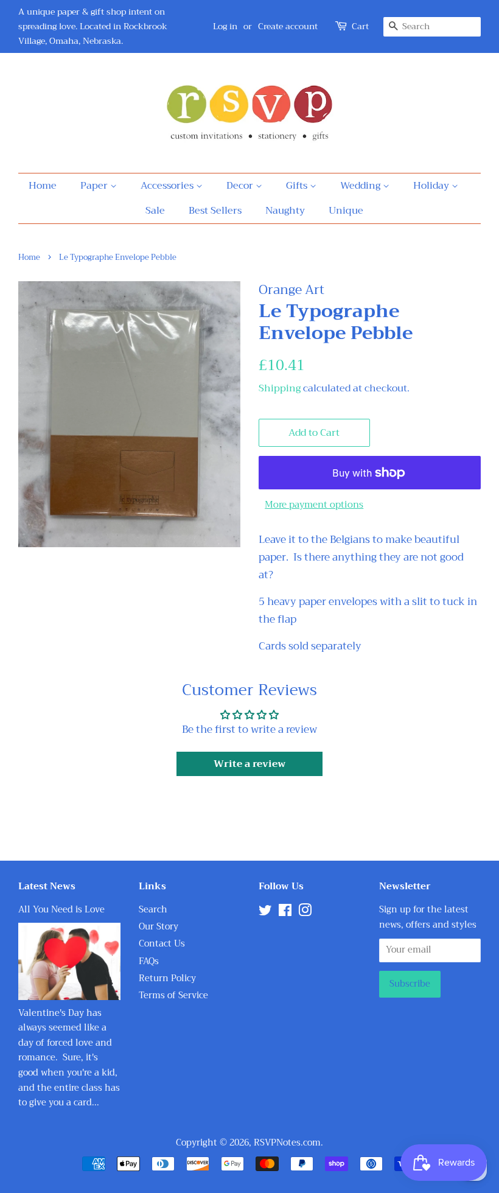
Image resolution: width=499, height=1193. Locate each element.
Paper (95, 185)
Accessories (168, 185)
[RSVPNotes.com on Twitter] (265, 912)
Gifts (298, 185)
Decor (241, 185)
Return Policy (167, 978)
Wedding (361, 185)
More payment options (314, 505)
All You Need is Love (61, 909)
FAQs (149, 961)
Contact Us (162, 943)
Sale (155, 210)
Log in (225, 26)
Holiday (432, 185)
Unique (346, 210)
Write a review (249, 763)
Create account (288, 26)
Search (153, 909)
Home (43, 185)
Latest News (46, 886)
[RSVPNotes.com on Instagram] (305, 912)
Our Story (158, 926)
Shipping (280, 388)
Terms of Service (173, 995)
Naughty (285, 210)
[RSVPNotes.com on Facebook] (285, 912)
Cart (360, 26)
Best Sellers (215, 210)
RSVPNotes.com (287, 1142)
